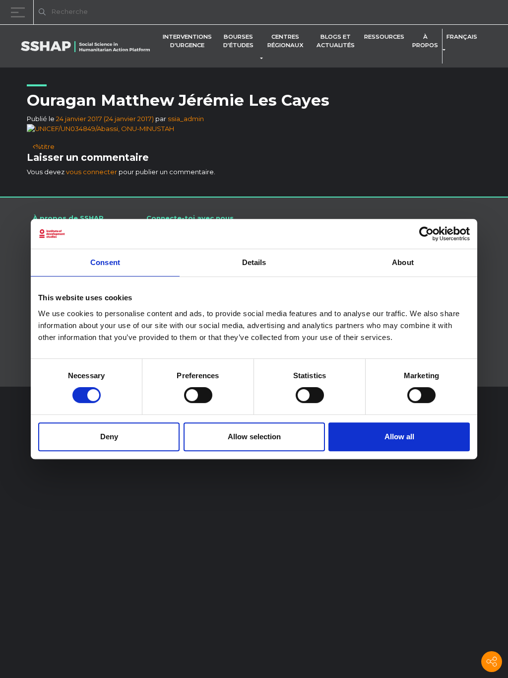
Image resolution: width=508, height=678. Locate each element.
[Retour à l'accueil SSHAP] (452, 13)
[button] (263, 58)
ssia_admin (186, 119)
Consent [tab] (105, 262)
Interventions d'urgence (187, 41)
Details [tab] (254, 262)
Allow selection (254, 436)
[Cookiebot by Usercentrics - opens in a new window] (426, 233)
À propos (425, 41)
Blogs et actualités (336, 41)
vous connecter (91, 172)
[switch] (198, 395)
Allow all (399, 436)
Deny (109, 436)
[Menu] (20, 12)
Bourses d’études (238, 41)
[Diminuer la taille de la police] (374, 13)
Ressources (384, 36)
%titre (45, 146)
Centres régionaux (285, 41)
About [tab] (403, 262)
